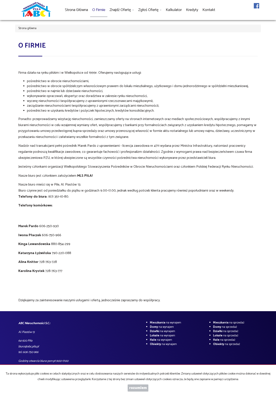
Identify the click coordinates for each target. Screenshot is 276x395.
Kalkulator (174, 10)
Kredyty (192, 10)
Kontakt (208, 10)
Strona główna (76, 10)
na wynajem (165, 322)
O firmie (98, 10)
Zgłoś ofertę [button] (148, 10)
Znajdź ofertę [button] (121, 10)
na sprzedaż (228, 322)
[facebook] (256, 8)
